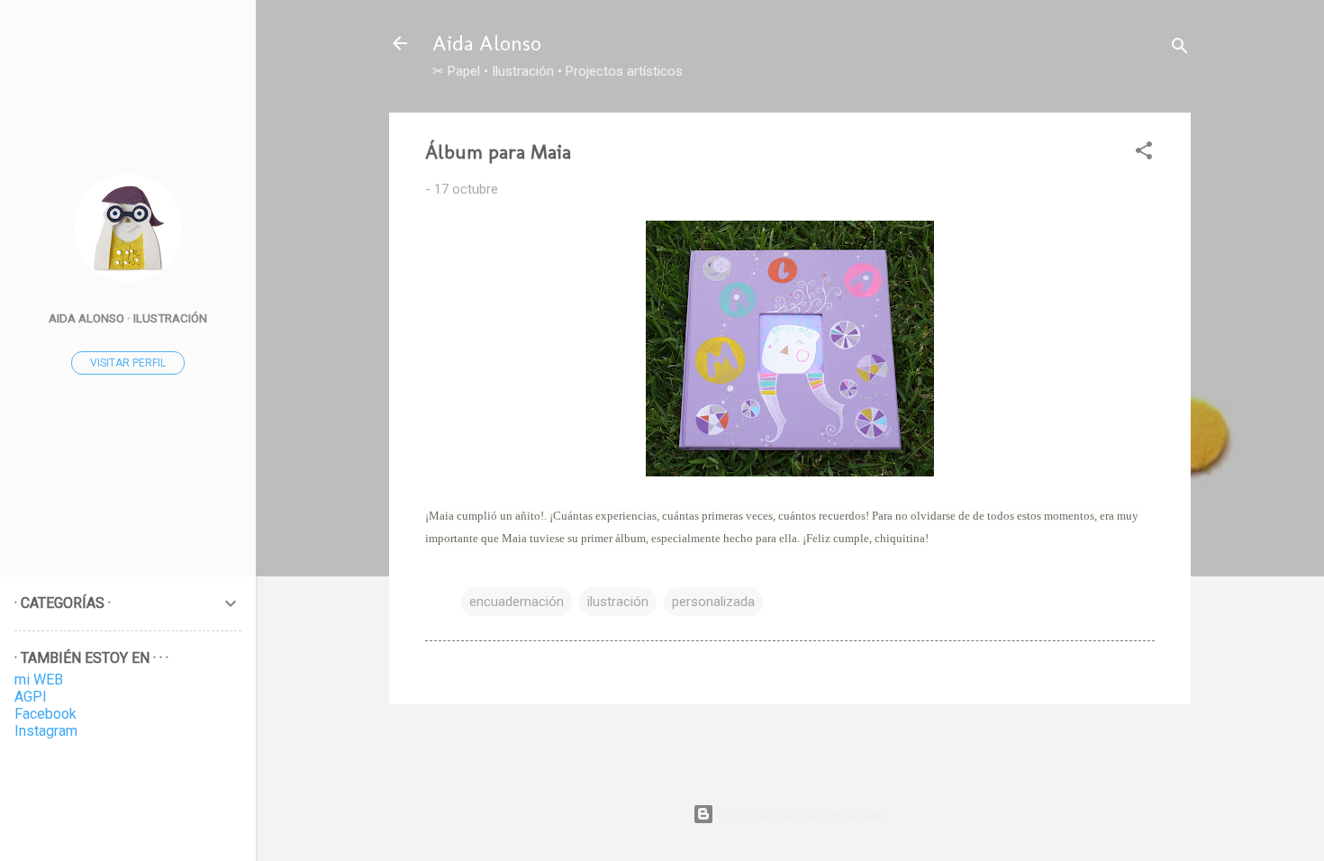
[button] (1144, 154)
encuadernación (516, 602)
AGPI (30, 696)
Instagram (45, 730)
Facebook (45, 713)
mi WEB (38, 679)
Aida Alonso (486, 43)
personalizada (713, 602)
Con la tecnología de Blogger (801, 814)
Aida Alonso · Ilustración (128, 318)
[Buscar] (1180, 49)
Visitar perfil (128, 363)
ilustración (617, 602)
